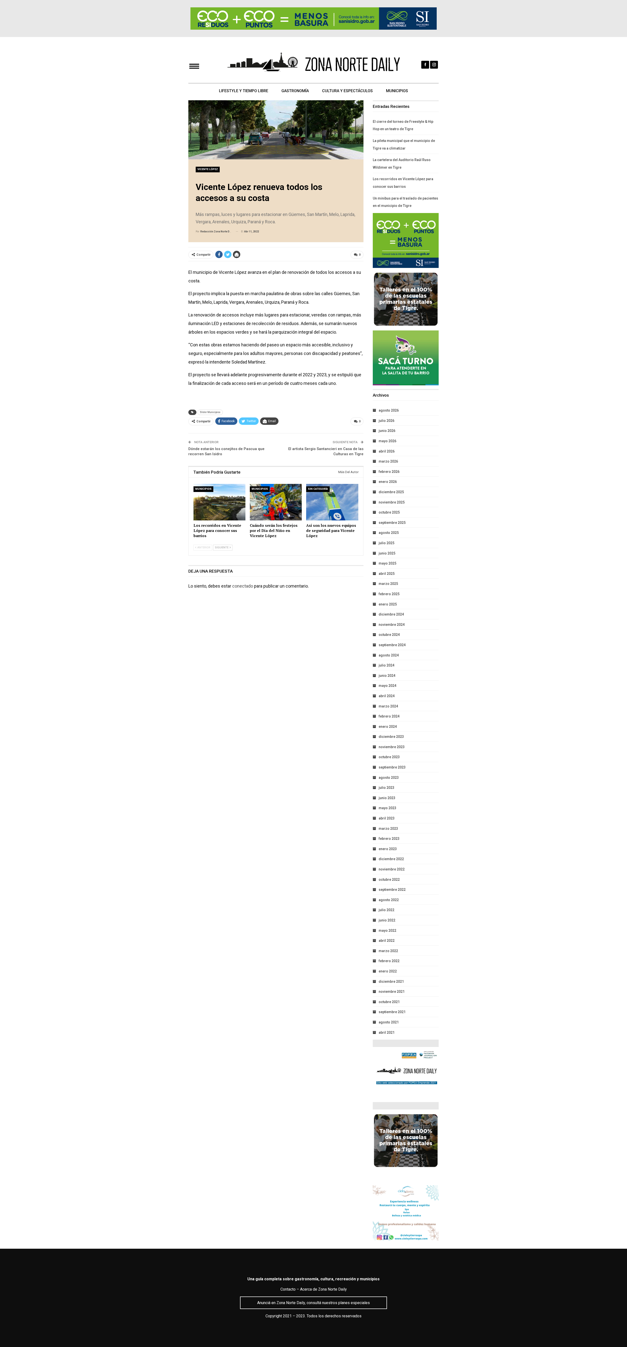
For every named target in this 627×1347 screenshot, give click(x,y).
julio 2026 (386, 421)
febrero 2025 (389, 594)
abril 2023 (387, 818)
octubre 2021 (389, 1002)
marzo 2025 (388, 584)
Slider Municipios (210, 412)
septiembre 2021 (392, 1012)
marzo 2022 (388, 951)
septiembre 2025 (392, 523)
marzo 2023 (388, 829)
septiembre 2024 (392, 645)
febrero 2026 (389, 472)
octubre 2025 (389, 512)
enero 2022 (388, 971)
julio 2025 (386, 543)
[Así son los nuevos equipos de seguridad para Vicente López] (332, 502)
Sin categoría (318, 489)
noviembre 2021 (392, 992)
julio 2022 (386, 910)
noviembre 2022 (392, 869)
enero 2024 (388, 727)
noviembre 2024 (392, 625)
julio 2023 (386, 788)
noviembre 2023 (392, 747)
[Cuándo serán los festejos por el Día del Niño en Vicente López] (276, 502)
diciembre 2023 (391, 737)
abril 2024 (387, 696)
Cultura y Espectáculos (347, 90)
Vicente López (207, 169)
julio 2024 (386, 665)
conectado (242, 586)
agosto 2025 (389, 533)
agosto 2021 (389, 1022)
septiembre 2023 (392, 767)
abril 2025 (387, 574)
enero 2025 (388, 604)
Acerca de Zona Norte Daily (323, 1289)
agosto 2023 (389, 778)
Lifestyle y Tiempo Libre (243, 90)
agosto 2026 (389, 410)
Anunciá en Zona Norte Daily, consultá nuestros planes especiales (313, 1302)
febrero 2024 (389, 716)
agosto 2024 (389, 655)
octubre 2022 (389, 879)
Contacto (288, 1289)
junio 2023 (387, 798)
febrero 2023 (389, 839)
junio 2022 (387, 920)
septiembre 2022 (392, 890)
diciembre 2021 (391, 981)
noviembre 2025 (392, 502)
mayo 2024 (387, 686)
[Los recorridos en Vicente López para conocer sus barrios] (219, 502)
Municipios (397, 90)
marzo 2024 (388, 706)
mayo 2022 (387, 930)
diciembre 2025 (391, 492)
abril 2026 (387, 451)
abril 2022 (387, 941)
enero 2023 (388, 849)
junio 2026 (387, 431)
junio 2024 (387, 676)
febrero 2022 (389, 961)
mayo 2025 (387, 563)
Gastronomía (295, 90)
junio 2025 (387, 553)
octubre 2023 (389, 757)
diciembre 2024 (391, 614)
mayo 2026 (387, 441)
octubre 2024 (389, 635)
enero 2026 (388, 482)
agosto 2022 (389, 900)
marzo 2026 (388, 461)
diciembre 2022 (391, 859)
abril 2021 (387, 1032)
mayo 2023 (387, 808)
